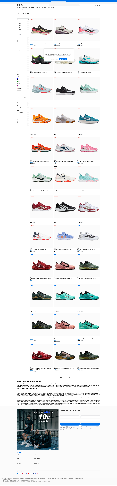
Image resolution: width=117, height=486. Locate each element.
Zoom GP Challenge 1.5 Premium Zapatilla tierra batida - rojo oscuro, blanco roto (41, 279)
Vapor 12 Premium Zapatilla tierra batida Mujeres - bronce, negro (63, 278)
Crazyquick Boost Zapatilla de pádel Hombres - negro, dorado (39, 43)
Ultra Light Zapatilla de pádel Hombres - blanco (84, 72)
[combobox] (64, 5)
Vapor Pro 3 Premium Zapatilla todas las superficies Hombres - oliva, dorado (88, 368)
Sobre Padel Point (19, 463)
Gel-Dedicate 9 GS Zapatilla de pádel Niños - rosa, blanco (85, 161)
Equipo (49, 7)
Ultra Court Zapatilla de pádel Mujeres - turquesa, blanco (85, 190)
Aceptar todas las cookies (63, 59)
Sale (55, 7)
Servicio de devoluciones (20, 460)
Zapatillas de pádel (31, 7)
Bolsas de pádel (38, 7)
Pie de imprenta (42, 471)
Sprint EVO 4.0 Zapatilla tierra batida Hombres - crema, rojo (62, 190)
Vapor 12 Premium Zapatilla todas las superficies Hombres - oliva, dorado (40, 338)
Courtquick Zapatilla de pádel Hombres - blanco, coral (85, 43)
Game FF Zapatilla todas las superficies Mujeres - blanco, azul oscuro (64, 161)
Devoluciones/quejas (36, 460)
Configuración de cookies (54, 59)
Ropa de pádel (24, 7)
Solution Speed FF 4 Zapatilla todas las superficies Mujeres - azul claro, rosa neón (41, 102)
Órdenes (18, 458)
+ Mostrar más (18, 71)
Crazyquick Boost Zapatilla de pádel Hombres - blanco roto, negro (63, 72)
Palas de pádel (19, 7)
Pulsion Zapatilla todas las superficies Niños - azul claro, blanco (63, 249)
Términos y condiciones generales (35, 471)
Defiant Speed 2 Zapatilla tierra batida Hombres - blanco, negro (86, 249)
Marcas (52, 7)
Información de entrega (37, 458)
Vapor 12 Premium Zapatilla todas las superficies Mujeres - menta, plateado (88, 338)
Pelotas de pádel (44, 7)
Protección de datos (27, 471)
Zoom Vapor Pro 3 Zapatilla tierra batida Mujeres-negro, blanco (63, 101)
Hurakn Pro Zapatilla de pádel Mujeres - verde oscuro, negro (38, 72)
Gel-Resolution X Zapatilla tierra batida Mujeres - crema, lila (62, 43)
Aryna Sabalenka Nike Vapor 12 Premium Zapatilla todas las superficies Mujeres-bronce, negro (64, 339)
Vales (34, 465)
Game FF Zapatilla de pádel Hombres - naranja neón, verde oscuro (39, 161)
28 (69, 377)
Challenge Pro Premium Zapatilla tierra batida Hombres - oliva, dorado (64, 368)
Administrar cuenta (36, 463)
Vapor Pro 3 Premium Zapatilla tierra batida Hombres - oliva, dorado (87, 278)
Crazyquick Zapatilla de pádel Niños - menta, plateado (85, 101)
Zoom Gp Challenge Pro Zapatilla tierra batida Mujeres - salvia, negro (40, 190)
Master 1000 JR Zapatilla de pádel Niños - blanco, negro (38, 249)
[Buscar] (50, 5)
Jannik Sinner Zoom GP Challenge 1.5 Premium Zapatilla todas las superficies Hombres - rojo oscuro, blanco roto (41, 369)
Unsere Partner (18, 465)
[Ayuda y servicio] (95, 5)
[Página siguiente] (71, 377)
